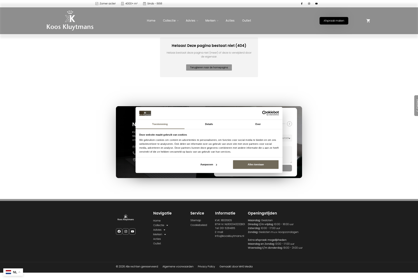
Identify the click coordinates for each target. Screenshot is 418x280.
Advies (190, 21)
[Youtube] (132, 231)
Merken (210, 21)
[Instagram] (126, 231)
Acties (230, 21)
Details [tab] (209, 124)
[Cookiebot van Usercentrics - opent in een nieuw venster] (264, 113)
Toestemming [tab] (160, 124)
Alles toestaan (256, 164)
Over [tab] (258, 124)
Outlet (246, 21)
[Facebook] (119, 231)
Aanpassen (206, 164)
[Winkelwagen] (368, 21)
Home (151, 21)
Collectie (169, 21)
